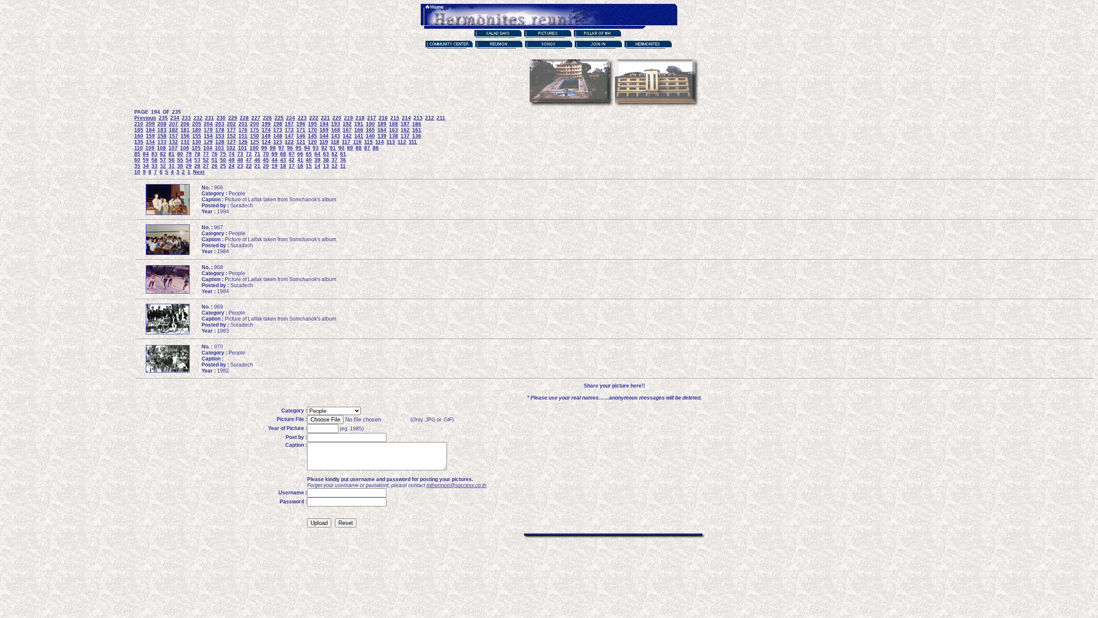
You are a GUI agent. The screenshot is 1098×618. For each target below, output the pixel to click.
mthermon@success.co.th (456, 485)
